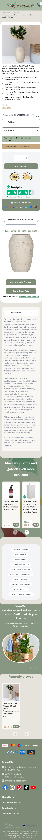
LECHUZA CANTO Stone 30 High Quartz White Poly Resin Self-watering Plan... (30, 506)
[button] (4, 220)
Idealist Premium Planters (20, 569)
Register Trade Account (29, 296)
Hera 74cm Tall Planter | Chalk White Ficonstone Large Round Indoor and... (11, 710)
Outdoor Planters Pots (20, 564)
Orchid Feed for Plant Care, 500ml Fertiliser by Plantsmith (10, 505)
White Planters (20, 555)
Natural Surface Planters (20, 584)
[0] (38, 5)
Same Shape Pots (21, 291)
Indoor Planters (20, 560)
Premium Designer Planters (21, 594)
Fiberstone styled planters (20, 574)
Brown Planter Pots (20, 550)
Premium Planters (20, 579)
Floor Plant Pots (20, 589)
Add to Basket (21, 166)
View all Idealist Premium (21, 282)
